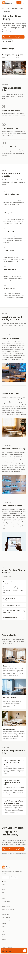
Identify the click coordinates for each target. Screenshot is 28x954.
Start (19, 2)
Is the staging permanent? (10, 617)
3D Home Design (6, 901)
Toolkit (7, 8)
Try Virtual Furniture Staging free (13, 36)
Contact (4, 939)
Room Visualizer (6, 917)
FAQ (3, 892)
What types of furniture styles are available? (11, 611)
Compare (4, 929)
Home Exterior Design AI (8, 909)
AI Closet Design (6, 912)
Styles (3, 887)
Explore (4, 934)
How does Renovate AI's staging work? (10, 599)
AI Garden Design (6, 920)
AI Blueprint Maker (6, 904)
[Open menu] (24, 2)
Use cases (4, 895)
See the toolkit (7, 41)
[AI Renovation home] (7, 2)
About (3, 926)
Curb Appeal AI (5, 914)
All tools (4, 937)
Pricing (3, 889)
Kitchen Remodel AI (7, 906)
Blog (3, 931)
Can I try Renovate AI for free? (12, 605)
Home (3, 8)
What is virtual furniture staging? (9, 583)
